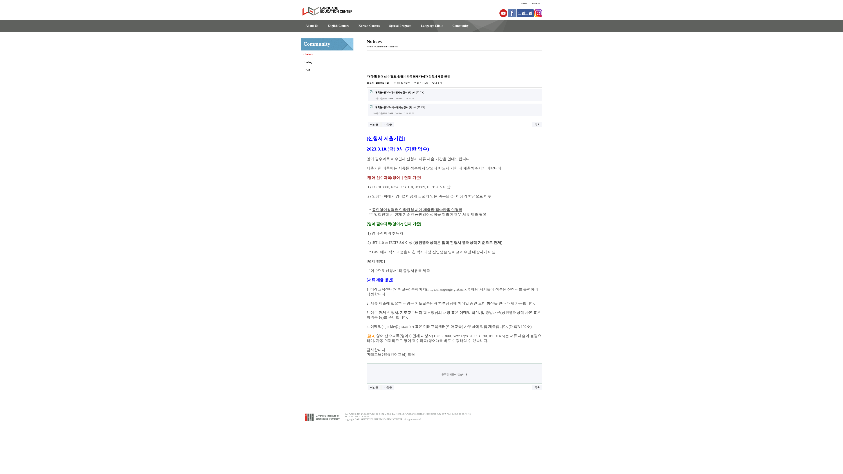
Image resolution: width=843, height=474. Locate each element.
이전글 (374, 124)
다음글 (388, 124)
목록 (537, 124)
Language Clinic (432, 25)
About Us (312, 25)
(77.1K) (400, 107)
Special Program (400, 25)
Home (524, 3)
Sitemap (535, 3)
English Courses (338, 25)
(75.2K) (399, 92)
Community (460, 25)
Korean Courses (369, 25)
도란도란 (525, 13)
